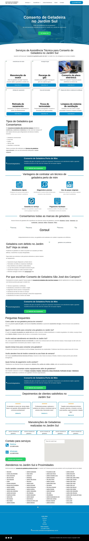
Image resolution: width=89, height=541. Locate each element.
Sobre (55, 2)
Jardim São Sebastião (72, 491)
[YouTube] (8, 538)
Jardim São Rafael (71, 489)
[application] (30, 2)
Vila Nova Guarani (51, 487)
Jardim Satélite (10, 487)
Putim (8, 481)
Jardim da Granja (11, 493)
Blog (44, 522)
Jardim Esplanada (31, 471)
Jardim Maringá (50, 491)
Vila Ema (29, 481)
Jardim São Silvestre (71, 493)
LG (76, 220)
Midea (45, 222)
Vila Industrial (10, 479)
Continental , (34, 222)
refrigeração (28, 271)
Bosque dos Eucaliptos (13, 485)
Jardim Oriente (70, 471)
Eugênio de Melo (11, 495)
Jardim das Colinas (51, 498)
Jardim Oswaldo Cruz (52, 475)
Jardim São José (70, 475)
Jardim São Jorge (71, 483)
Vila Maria (49, 485)
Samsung (40, 222)
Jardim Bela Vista (51, 483)
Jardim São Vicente (71, 479)
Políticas (44, 518)
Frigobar (38, 370)
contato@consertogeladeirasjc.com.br (48, 530)
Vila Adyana (10, 498)
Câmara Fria (45, 370)
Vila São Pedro (50, 479)
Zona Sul (68, 497)
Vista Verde (30, 473)
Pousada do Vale (50, 471)
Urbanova (29, 475)
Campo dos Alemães (12, 473)
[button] (7, 230)
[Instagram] (6, 538)
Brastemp (62, 220)
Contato (62, 2)
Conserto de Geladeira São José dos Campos (20, 128)
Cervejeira (33, 370)
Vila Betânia (49, 495)
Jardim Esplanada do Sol (52, 497)
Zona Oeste (69, 502)
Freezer (27, 370)
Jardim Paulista (11, 502)
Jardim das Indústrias (12, 491)
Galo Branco (30, 498)
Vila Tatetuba (30, 493)
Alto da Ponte (10, 477)
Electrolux (72, 220)
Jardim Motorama (31, 487)
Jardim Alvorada (31, 485)
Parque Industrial (11, 483)
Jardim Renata (50, 489)
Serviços (27, 2)
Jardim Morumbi (70, 473)
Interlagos (29, 477)
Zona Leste (69, 500)
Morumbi (9, 471)
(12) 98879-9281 (14, 446)
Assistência (36, 2)
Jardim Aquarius (11, 489)
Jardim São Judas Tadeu (72, 477)
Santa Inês (9, 497)
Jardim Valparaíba (31, 491)
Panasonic (50, 222)
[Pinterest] (11, 538)
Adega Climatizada (54, 370)
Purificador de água (65, 370)
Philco (55, 222)
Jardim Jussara (50, 481)
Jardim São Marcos (71, 487)
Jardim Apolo (30, 483)
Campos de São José (32, 500)
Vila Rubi (48, 493)
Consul (67, 220)
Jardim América (50, 502)
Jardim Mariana (31, 502)
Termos (44, 520)
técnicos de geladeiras (32, 148)
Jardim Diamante (31, 495)
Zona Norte (69, 498)
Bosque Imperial (50, 500)
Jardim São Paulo (71, 481)
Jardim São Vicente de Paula (73, 495)
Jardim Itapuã (30, 497)
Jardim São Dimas (31, 479)
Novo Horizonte (11, 475)
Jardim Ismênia (31, 489)
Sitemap (44, 524)
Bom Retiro (10, 500)
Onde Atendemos (47, 2)
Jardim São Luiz (70, 485)
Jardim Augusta (50, 477)
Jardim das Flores (51, 473)
